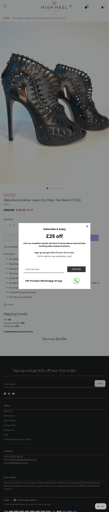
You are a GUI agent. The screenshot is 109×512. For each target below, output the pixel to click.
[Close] (87, 226)
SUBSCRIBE (76, 269)
